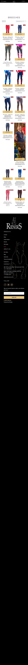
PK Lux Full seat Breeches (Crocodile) (19, 162)
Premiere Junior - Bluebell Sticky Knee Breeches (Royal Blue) (20, 182)
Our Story (6, 252)
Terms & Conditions (8, 259)
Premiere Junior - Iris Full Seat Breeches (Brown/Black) (19, 203)
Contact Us (6, 261)
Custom (5, 234)
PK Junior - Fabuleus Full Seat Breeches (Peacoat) (7, 89)
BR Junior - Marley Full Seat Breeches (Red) (8, 37)
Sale (5, 246)
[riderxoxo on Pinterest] (8, 284)
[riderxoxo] (14, 1)
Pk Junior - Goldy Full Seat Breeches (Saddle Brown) (20, 115)
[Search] (22, 1)
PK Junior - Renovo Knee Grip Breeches (7, 136)
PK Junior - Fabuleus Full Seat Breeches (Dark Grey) (19, 63)
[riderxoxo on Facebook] (5, 284)
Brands (5, 241)
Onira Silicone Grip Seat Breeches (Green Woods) (8, 63)
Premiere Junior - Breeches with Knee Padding (7, 203)
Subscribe (6, 256)
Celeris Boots (7, 239)
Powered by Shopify (8, 302)
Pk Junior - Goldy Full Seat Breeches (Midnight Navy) (7, 115)
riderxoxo (9, 300)
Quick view (8, 34)
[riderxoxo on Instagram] (12, 284)
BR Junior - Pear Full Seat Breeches (19, 37)
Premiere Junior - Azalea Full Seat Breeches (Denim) (8, 182)
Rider (5, 237)
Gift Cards (6, 244)
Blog (5, 254)
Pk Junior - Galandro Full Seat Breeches (19, 89)
